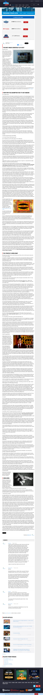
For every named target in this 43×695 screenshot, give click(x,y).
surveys (12, 6)
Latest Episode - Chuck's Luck (8, 659)
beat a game (31, 88)
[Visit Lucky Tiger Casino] (21, 674)
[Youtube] (37, 686)
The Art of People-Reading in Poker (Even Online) (22, 644)
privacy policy (5, 683)
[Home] (10, 5)
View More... (4, 654)
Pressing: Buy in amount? (8, 663)
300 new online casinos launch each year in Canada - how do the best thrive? (22, 627)
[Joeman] (4, 543)
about (34, 682)
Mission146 (10, 42)
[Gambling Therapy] (29, 690)
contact (37, 682)
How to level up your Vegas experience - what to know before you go (23, 621)
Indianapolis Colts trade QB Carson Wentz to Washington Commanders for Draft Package (21, 650)
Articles (24, 13)
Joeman (9, 543)
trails (26, 6)
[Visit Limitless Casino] (9, 674)
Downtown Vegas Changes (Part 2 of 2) (20, 638)
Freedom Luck (6, 662)
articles (6, 682)
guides (16, 6)
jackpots (19, 682)
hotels (10, 682)
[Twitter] (34, 686)
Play (26, 22)
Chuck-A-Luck (6, 661)
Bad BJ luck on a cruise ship (8, 664)
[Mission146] (4, 43)
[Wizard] (4, 591)
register (9, 613)
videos (19, 6)
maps (31, 682)
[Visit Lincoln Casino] (34, 674)
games (16, 682)
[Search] (38, 5)
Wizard (9, 591)
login (6, 613)
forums (13, 682)
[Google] (39, 686)
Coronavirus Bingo (16, 633)
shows (23, 6)
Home (21, 13)
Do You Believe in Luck (7, 658)
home (4, 682)
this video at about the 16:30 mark (6, 208)
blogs (29, 6)
